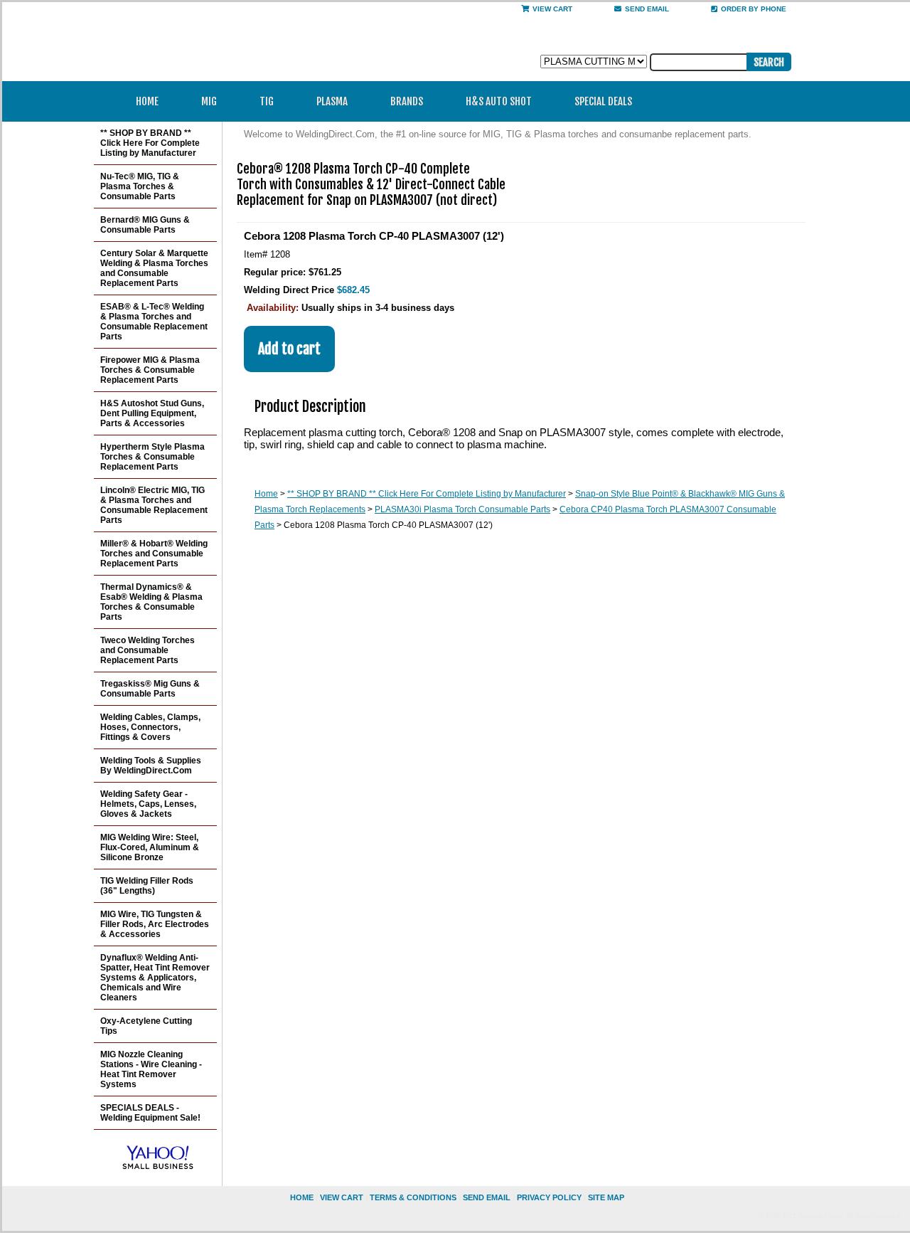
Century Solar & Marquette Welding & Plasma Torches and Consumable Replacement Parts (154, 268)
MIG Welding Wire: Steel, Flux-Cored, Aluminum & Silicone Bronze (149, 847)
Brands (406, 101)
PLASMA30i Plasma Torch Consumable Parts (462, 509)
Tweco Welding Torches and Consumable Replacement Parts (147, 650)
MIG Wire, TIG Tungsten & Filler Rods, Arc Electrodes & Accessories (154, 924)
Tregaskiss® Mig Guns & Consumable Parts (150, 689)
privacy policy (549, 1197)
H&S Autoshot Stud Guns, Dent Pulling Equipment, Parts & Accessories (152, 413)
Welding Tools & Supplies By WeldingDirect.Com (150, 766)
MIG (209, 101)
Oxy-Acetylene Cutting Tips (146, 1026)
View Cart (552, 9)
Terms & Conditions (413, 1197)
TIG (266, 101)
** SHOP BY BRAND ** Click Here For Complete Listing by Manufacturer (426, 494)
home (302, 1197)
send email (647, 9)
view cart (341, 1197)
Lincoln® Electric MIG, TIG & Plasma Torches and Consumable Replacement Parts (154, 505)
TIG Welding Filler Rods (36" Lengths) (146, 886)
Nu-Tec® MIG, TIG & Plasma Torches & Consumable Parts (139, 186)
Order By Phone (753, 9)
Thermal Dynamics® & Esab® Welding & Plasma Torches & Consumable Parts (151, 602)
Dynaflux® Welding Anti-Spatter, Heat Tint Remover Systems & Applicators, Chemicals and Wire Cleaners (155, 977)
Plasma (332, 101)
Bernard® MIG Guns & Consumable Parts (145, 225)
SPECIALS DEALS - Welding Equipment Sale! (150, 1113)
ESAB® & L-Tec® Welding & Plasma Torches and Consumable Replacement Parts (154, 322)
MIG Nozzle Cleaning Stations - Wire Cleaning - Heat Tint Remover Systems (151, 1069)
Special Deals (603, 101)
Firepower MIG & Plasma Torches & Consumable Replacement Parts (150, 370)
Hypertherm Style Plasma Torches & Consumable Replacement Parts (152, 457)
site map (606, 1197)
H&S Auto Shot (499, 101)
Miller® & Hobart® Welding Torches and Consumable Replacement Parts (154, 553)
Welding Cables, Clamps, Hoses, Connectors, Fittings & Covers (150, 727)
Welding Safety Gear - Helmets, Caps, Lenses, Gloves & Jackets (148, 804)
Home (147, 101)
